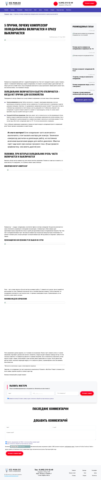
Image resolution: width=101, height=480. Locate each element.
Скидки (52, 10)
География (19, 10)
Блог (35, 10)
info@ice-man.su (46, 475)
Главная (6, 10)
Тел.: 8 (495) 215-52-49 (44, 470)
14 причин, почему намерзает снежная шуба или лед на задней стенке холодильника (83, 94)
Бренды (13, 10)
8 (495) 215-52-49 (66, 3)
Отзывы (46, 10)
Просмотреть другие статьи (84, 100)
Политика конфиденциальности (11, 476)
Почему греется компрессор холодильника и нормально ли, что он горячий (83, 48)
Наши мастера (60, 10)
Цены (40, 10)
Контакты (68, 10)
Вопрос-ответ (28, 10)
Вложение (7, 446)
